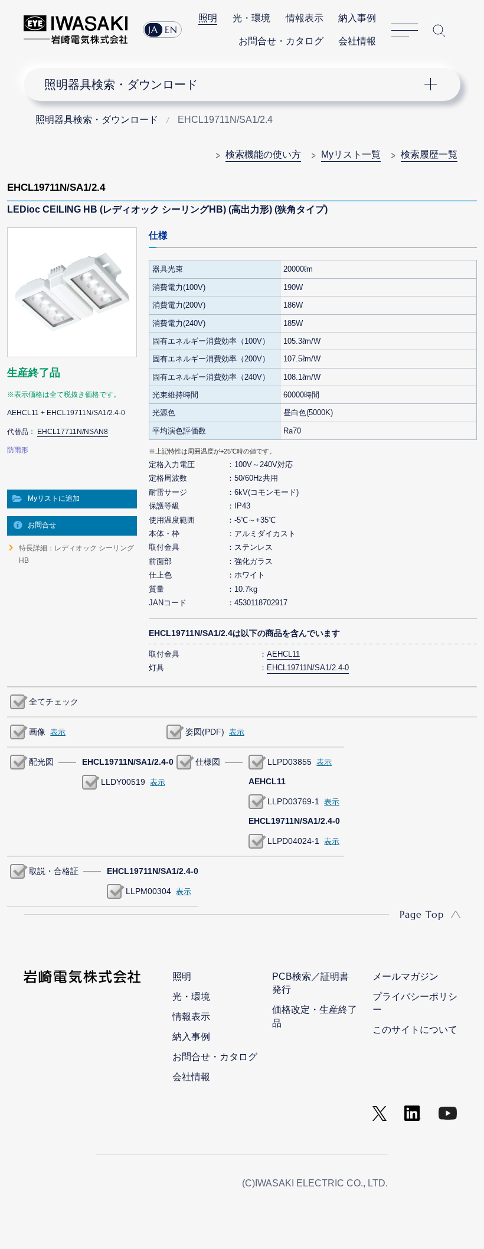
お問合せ (42, 525)
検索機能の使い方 (263, 154)
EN (171, 29)
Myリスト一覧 (351, 154)
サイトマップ (404, 31)
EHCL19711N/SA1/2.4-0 (308, 667)
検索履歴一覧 (429, 154)
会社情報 (357, 41)
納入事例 (357, 18)
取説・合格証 (54, 871)
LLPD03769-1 (293, 801)
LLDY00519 (123, 782)
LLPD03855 (289, 762)
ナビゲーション (233, 84)
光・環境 (251, 18)
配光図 (41, 762)
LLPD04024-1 (293, 841)
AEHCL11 (283, 654)
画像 (37, 731)
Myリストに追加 (54, 498)
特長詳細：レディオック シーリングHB (76, 554)
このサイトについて (414, 1030)
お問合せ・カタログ (280, 41)
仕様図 (207, 762)
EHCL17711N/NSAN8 (72, 432)
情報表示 (304, 18)
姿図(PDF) (204, 731)
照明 (207, 18)
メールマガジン (405, 976)
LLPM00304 (148, 891)
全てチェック (54, 701)
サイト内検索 (439, 30)
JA (153, 29)
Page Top (422, 914)
